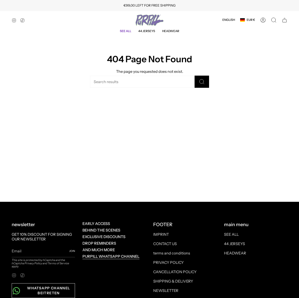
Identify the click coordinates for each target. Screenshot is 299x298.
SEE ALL (231, 234)
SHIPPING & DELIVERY (173, 281)
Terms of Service (58, 263)
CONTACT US (165, 243)
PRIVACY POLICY (168, 262)
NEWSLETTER (165, 290)
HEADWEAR (235, 253)
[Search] (202, 82)
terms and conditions (171, 253)
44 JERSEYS (234, 243)
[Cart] (284, 20)
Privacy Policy (33, 263)
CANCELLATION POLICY (175, 271)
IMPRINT (161, 234)
